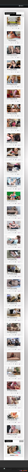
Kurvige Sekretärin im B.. (12, 419)
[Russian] (25, 470)
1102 (17, 247)
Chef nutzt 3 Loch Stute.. (12, 113)
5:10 (14, 28)
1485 (17, 349)
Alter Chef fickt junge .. (12, 230)
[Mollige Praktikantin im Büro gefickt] (13, 199)
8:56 (11, 261)
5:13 (11, 320)
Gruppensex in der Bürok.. (12, 434)
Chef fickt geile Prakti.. (12, 405)
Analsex (12, 455)
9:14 (11, 276)
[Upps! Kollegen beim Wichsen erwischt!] (13, 97)
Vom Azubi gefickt (12, 40)
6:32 (11, 305)
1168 (17, 305)
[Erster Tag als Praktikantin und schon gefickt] (13, 243)
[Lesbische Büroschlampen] (13, 126)
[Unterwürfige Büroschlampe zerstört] (13, 82)
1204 (17, 291)
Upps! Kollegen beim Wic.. (12, 98)
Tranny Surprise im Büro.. (12, 171)
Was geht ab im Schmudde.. (12, 157)
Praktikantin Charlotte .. (12, 215)
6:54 (11, 188)
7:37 (11, 203)
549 (19, 130)
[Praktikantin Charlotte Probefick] (13, 214)
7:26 (11, 218)
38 (19, 28)
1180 (17, 203)
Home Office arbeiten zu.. (12, 332)
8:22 (11, 291)
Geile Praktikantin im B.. (12, 302)
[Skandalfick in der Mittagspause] (13, 185)
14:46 (11, 247)
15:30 (11, 232)
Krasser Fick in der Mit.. (12, 288)
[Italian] (24, 470)
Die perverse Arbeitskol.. (12, 69)
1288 (17, 218)
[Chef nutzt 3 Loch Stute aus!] (13, 112)
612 (19, 101)
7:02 (11, 378)
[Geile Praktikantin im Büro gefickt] (13, 301)
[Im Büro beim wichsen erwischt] (13, 53)
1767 (19, 393)
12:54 (13, 72)
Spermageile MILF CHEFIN (12, 25)
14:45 (13, 130)
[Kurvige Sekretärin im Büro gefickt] (13, 418)
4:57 (11, 145)
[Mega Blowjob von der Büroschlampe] (13, 141)
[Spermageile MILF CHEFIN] (13, 24)
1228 (17, 276)
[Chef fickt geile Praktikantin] (13, 403)
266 (19, 57)
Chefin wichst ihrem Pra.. (12, 317)
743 (17, 145)
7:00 (13, 101)
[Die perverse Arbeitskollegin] (13, 68)
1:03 (13, 174)
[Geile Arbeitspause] (13, 374)
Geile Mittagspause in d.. (12, 346)
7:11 (11, 407)
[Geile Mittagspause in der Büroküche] (13, 345)
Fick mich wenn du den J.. (12, 361)
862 (19, 174)
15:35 (13, 115)
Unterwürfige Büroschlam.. (12, 84)
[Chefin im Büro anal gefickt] (13, 272)
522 (19, 115)
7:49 (11, 422)
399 (19, 72)
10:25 (11, 349)
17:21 (13, 42)
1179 (17, 261)
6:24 (13, 86)
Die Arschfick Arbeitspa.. (12, 390)
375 (19, 42)
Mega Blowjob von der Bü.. (12, 142)
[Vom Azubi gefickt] (13, 39)
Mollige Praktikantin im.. (12, 200)
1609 (17, 232)
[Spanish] (26, 470)
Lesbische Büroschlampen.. (12, 127)
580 (19, 86)
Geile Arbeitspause (12, 375)
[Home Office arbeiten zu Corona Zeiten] (13, 330)
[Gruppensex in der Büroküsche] (13, 433)
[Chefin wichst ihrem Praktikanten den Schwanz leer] (13, 316)
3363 (17, 334)
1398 (17, 320)
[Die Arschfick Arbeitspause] (13, 389)
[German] (22, 470)
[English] (20, 470)
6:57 (13, 57)
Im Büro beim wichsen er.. (12, 54)
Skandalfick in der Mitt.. (12, 186)
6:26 (11, 159)
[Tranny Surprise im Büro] (13, 170)
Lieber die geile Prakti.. (12, 259)
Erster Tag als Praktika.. (12, 244)
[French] (21, 470)
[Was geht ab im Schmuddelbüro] (13, 155)
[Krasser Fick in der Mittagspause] (13, 287)
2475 (17, 422)
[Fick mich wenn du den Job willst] (13, 360)
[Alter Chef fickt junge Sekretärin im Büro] (13, 228)
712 (17, 159)
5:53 (13, 393)
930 (17, 188)
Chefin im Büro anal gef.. (12, 273)
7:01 (11, 334)
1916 (17, 407)
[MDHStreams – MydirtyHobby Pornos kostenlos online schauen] (14, 469)
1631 (17, 378)
